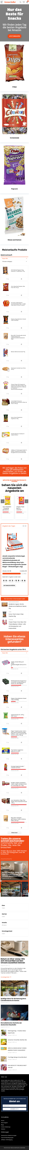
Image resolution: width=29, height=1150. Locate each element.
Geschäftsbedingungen (7, 1137)
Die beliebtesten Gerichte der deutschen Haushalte (11, 1024)
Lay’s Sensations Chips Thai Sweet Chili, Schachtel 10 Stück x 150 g (19, 801)
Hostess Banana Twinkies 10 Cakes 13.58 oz (17, 434)
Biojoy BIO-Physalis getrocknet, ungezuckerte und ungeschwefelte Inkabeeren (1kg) (18, 337)
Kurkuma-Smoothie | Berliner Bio (17, 1040)
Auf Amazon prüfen (9, 591)
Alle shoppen (4, 1122)
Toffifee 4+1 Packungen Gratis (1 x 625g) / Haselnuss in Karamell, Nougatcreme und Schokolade (19, 451)
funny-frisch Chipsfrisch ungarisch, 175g (16, 418)
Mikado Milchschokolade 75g (18, 351)
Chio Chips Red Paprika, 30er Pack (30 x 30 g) (18, 287)
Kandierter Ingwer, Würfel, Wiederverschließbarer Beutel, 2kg (17, 606)
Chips (10, 611)
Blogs (2, 1125)
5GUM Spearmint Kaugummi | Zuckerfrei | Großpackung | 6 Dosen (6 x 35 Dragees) (18, 682)
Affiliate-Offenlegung (6, 1139)
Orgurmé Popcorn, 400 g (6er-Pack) (17, 715)
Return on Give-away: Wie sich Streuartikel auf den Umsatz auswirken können (13, 961)
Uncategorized (7, 931)
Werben (3, 1129)
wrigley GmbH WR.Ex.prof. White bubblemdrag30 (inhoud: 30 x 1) (18, 664)
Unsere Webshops (5, 1127)
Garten (4, 914)
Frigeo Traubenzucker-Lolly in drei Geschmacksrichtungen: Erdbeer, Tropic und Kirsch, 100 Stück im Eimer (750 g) (19, 733)
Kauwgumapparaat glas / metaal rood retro (17, 767)
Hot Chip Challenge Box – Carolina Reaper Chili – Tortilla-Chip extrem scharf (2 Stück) (18, 304)
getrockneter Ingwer (14, 602)
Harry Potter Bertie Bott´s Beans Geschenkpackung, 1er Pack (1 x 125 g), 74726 (20, 510)
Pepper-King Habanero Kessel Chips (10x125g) (18, 319)
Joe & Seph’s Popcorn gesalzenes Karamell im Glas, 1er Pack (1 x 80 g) (19, 402)
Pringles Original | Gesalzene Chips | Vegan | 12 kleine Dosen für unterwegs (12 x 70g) (19, 784)
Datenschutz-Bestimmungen (8, 1135)
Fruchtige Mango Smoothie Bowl (17, 1057)
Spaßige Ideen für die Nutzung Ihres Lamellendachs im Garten (13, 999)
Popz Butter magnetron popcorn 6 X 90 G (17, 750)
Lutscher (11, 619)
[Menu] (2, 2)
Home (2, 1120)
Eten (3, 905)
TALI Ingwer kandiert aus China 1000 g (18, 368)
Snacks (4, 922)
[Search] (20, 2)
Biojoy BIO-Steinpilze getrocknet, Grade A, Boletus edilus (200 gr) (18, 819)
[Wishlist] (24, 2)
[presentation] (2, 501)
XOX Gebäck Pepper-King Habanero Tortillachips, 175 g (18, 270)
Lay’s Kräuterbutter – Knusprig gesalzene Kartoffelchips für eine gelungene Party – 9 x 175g (14, 570)
